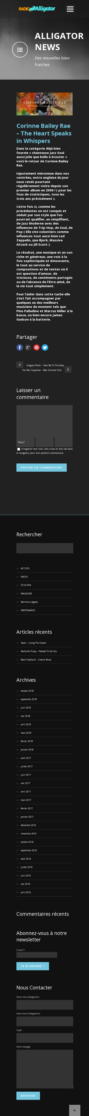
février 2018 (27, 741)
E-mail (20, 950)
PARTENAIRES (28, 610)
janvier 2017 (27, 816)
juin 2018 (26, 707)
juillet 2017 (27, 766)
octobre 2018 (27, 690)
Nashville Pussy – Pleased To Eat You (39, 651)
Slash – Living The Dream (33, 642)
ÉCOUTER (26, 585)
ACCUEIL (25, 568)
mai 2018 (25, 716)
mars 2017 (26, 799)
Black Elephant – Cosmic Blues (36, 659)
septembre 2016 (29, 850)
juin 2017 (26, 774)
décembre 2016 (28, 825)
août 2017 (26, 758)
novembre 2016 (29, 833)
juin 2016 (26, 875)
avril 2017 (26, 791)
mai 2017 (25, 783)
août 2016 (26, 858)
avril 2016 (26, 892)
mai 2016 (25, 883)
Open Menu (70, 9)
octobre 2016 (27, 841)
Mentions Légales (29, 601)
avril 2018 (26, 724)
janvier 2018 (27, 749)
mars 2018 (26, 732)
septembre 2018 (29, 699)
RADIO (24, 576)
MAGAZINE (26, 593)
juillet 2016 (27, 867)
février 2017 (27, 808)
